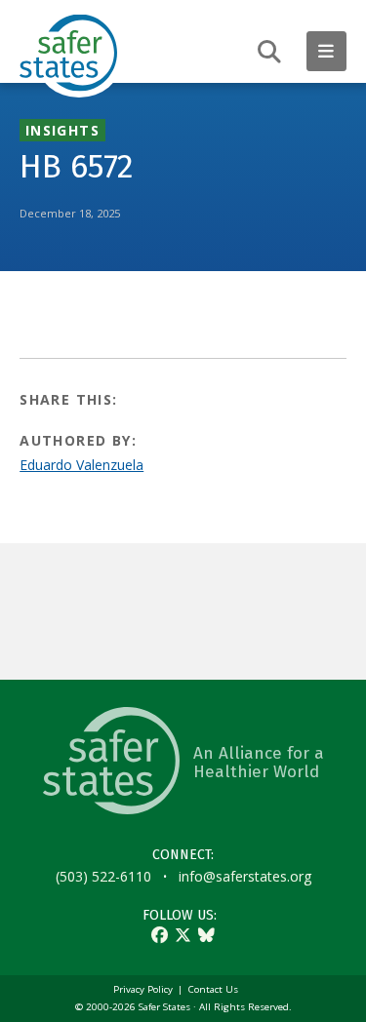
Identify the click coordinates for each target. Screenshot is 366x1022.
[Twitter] (183, 935)
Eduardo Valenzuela (81, 464)
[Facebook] (159, 935)
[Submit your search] (269, 51)
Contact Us (213, 989)
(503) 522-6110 (103, 876)
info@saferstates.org (245, 876)
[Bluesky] (206, 935)
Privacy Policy (143, 989)
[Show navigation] (326, 51)
